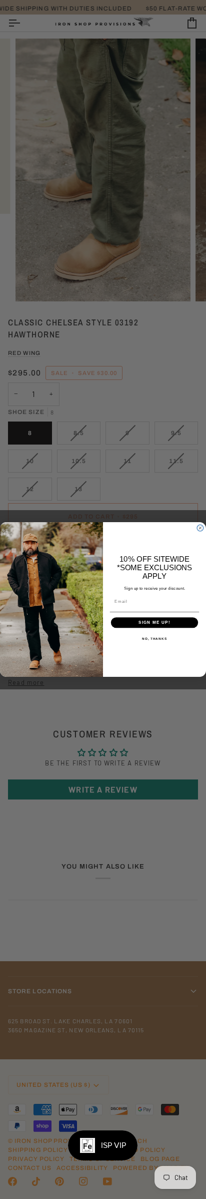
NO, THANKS (154, 638)
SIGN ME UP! (154, 622)
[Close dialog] (200, 528)
